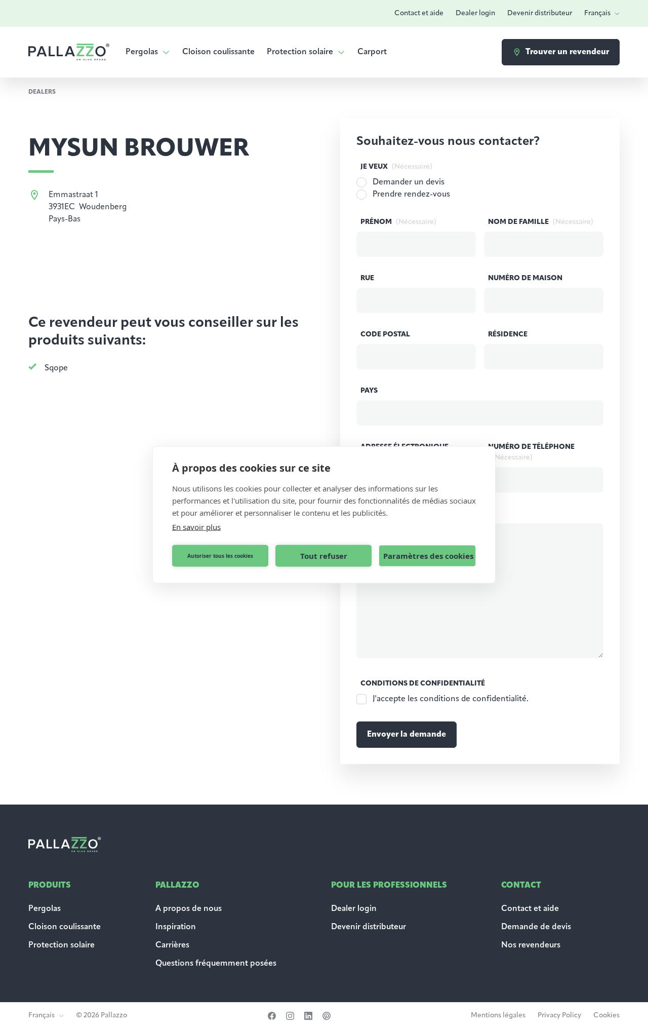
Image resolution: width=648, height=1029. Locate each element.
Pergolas (142, 52)
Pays (369, 391)
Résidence (508, 334)
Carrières (172, 945)
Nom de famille (540, 222)
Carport (372, 52)
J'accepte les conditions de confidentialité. (451, 699)
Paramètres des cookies (428, 556)
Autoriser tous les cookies (220, 555)
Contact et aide (418, 13)
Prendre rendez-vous (411, 194)
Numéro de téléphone (531, 452)
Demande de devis (537, 927)
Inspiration (175, 927)
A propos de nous (188, 909)
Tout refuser (323, 556)
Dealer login (475, 13)
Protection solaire (300, 52)
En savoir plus (196, 526)
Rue (367, 278)
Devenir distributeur (539, 13)
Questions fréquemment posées (215, 964)
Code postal (385, 334)
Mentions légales (498, 1015)
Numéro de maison (525, 278)
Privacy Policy (559, 1015)
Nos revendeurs (530, 945)
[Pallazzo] (68, 52)
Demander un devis (408, 182)
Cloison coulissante (218, 52)
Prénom (398, 222)
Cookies (606, 1015)
